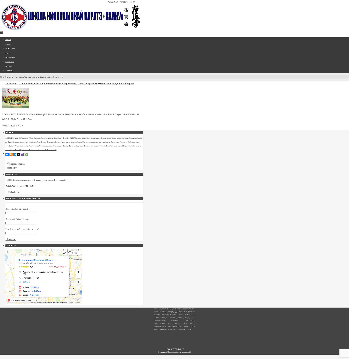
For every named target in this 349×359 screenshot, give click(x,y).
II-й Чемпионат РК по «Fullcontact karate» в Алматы (36, 138)
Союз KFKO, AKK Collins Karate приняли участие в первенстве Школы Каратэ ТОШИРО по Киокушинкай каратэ (69, 83)
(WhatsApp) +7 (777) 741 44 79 (121, 2)
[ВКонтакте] (7, 154)
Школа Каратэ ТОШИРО (13, 150)
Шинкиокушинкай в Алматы (131, 146)
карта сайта (12, 168)
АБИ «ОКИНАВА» (71, 138)
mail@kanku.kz (12, 192)
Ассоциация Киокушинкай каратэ (89, 138)
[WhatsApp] (26, 154)
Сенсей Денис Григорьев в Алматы (16, 146)
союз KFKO (26, 150)
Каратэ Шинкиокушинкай (16, 142)
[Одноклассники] (11, 154)
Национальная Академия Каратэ (71, 142)
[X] (18, 154)
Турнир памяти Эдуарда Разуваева (64, 146)
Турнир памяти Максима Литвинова (40, 146)
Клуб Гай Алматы (30, 142)
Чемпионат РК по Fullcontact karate (110, 146)
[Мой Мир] (14, 154)
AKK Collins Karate (11, 138)
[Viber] (22, 154)
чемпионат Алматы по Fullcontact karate (43, 150)
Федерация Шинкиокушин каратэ (87, 146)
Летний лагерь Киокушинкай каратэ (48, 142)
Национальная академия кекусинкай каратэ (96, 142)
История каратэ (106, 138)
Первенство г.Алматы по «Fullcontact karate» (125, 142)
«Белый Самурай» (59, 138)
